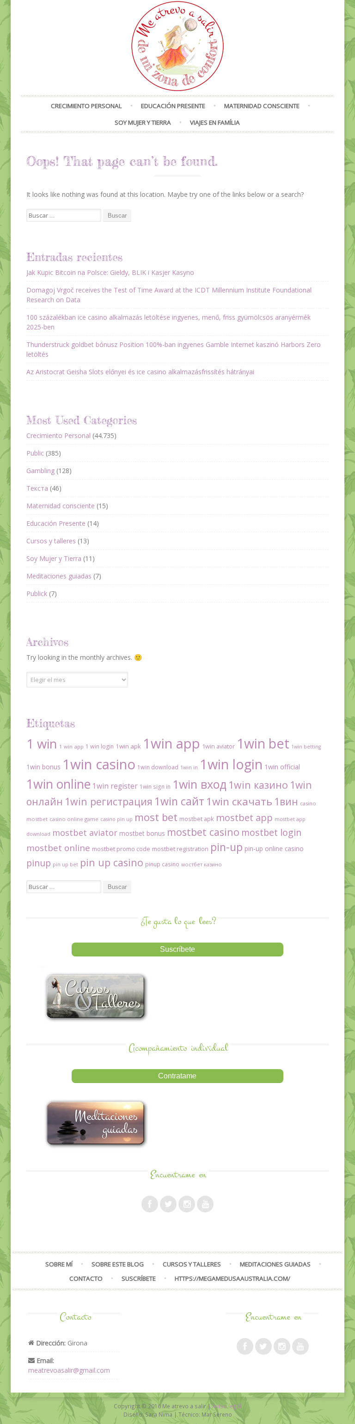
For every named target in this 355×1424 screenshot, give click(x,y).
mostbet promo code (121, 849)
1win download (157, 767)
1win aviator (218, 746)
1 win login (100, 746)
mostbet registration (180, 849)
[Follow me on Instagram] (186, 1204)
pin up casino (111, 862)
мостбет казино (201, 864)
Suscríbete (139, 1278)
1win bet (263, 743)
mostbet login (271, 832)
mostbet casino (203, 832)
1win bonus (43, 766)
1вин (286, 801)
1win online (58, 783)
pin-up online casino (274, 848)
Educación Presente (173, 106)
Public (35, 453)
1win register (115, 786)
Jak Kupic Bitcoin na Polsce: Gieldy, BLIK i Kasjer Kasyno (110, 272)
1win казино (258, 784)
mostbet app (244, 817)
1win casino (98, 764)
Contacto (86, 1278)
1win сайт (179, 801)
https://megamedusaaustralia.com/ (232, 1278)
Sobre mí (59, 1264)
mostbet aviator (84, 832)
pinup (38, 863)
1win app (171, 743)
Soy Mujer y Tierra (143, 122)
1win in (189, 767)
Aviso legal (226, 1406)
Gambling (40, 470)
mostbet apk (196, 819)
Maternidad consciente (262, 106)
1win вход (199, 784)
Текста (37, 488)
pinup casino (162, 864)
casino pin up (116, 819)
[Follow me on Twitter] (168, 1204)
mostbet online (58, 848)
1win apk (128, 746)
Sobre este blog (118, 1264)
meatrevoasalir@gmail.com (69, 1370)
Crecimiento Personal (86, 106)
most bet (156, 817)
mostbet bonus (142, 833)
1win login (231, 764)
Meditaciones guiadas (59, 576)
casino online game (73, 818)
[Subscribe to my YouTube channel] (205, 1204)
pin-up (226, 847)
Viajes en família (215, 122)
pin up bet (65, 864)
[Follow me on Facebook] (149, 1204)
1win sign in (155, 786)
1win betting (306, 746)
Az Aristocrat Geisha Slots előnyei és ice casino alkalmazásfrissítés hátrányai (140, 371)
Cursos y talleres (51, 540)
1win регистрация (109, 801)
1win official (282, 766)
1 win (41, 743)
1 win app (71, 746)
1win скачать (239, 801)
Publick (36, 593)
